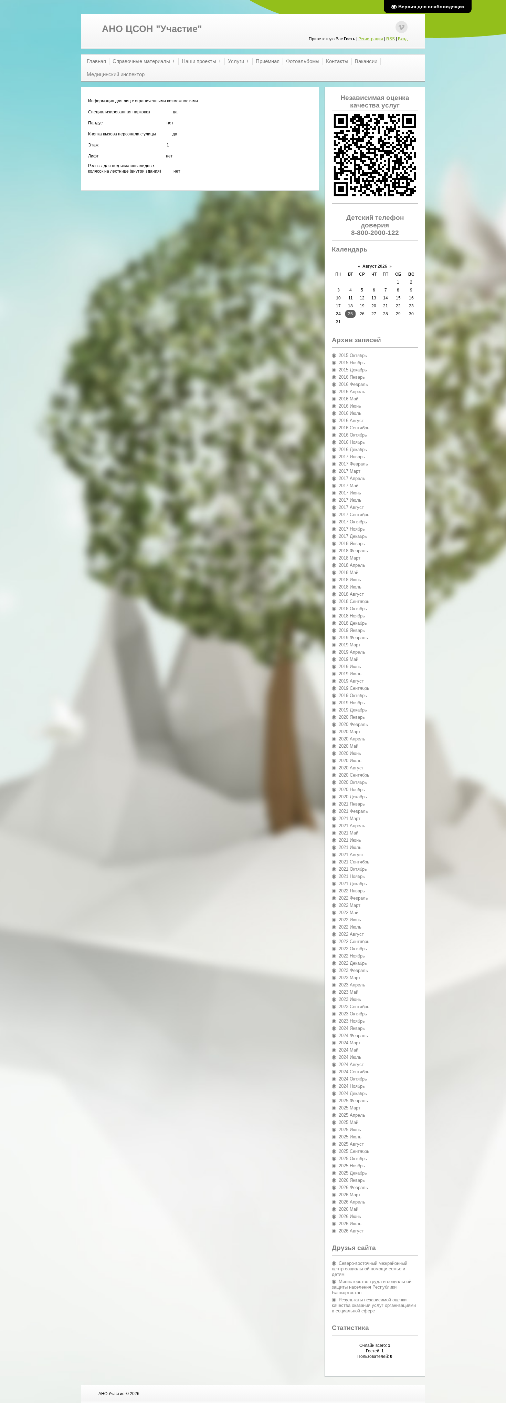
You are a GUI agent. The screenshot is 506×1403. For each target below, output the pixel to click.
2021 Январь (352, 804)
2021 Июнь (350, 840)
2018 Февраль (353, 550)
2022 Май (348, 912)
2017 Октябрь (353, 521)
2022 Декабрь (353, 963)
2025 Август (351, 1144)
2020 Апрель (352, 738)
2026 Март (349, 1194)
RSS (390, 39)
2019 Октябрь (353, 695)
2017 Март (349, 471)
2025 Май (348, 1122)
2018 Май (348, 572)
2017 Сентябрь (354, 514)
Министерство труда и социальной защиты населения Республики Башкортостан (371, 1287)
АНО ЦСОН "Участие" (152, 29)
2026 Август (351, 1230)
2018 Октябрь (353, 608)
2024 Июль (350, 1057)
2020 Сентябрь (354, 775)
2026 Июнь (350, 1216)
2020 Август (351, 767)
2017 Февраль (353, 464)
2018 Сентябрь (354, 601)
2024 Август (351, 1064)
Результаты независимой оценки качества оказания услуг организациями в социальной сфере (374, 1305)
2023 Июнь (350, 999)
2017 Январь (352, 456)
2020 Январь (352, 717)
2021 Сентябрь (354, 861)
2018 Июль (350, 587)
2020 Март (349, 731)
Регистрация (370, 39)
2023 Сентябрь (354, 1006)
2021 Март (349, 818)
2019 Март (349, 644)
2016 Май (348, 398)
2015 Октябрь (353, 355)
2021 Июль (350, 847)
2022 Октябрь (353, 948)
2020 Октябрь (353, 782)
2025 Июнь (350, 1129)
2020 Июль (350, 760)
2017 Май (348, 485)
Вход (403, 39)
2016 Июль (350, 413)
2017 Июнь (350, 492)
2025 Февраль (353, 1100)
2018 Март (349, 558)
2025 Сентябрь (354, 1151)
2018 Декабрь (353, 623)
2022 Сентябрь (354, 941)
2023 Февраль (353, 970)
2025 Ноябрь (352, 1165)
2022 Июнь (350, 919)
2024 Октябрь (353, 1079)
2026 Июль (350, 1223)
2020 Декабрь (353, 796)
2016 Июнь (350, 406)
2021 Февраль (353, 811)
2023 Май (348, 992)
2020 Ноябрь (352, 789)
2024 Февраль (353, 1035)
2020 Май (348, 746)
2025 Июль (350, 1136)
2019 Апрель (352, 652)
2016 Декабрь (353, 449)
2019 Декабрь (353, 710)
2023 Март (349, 977)
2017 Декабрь (353, 536)
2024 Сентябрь (354, 1071)
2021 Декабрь (353, 883)
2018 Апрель (352, 565)
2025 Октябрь (353, 1158)
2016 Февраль (353, 384)
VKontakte (402, 27)
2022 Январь (352, 890)
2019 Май (348, 659)
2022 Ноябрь (352, 956)
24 (338, 313)
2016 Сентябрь (354, 427)
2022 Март (349, 905)
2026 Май (348, 1209)
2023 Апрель (352, 984)
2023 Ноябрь (352, 1021)
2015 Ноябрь (352, 362)
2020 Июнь (350, 753)
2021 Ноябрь (352, 876)
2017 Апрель (352, 478)
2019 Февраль (353, 637)
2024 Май (348, 1050)
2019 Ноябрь (352, 702)
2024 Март (349, 1042)
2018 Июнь (350, 579)
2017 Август (351, 507)
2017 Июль (350, 500)
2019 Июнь (350, 666)
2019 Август (351, 681)
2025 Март (349, 1107)
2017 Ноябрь (352, 529)
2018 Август (351, 594)
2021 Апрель (352, 825)
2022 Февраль (353, 898)
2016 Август (351, 420)
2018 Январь (352, 543)
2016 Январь (352, 377)
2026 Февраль (353, 1187)
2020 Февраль (353, 724)
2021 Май (348, 833)
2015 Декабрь (353, 369)
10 (338, 298)
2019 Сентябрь (354, 688)
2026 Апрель (352, 1202)
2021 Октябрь (353, 869)
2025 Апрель (352, 1115)
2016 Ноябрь (352, 442)
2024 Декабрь (353, 1093)
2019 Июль (350, 673)
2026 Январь (352, 1180)
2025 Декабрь (353, 1173)
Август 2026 (374, 266)
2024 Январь (352, 1028)
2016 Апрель (352, 391)
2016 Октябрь (353, 435)
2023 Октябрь (353, 1013)
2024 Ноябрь (352, 1086)
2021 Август (351, 854)
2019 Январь (352, 630)
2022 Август (351, 934)
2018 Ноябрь (352, 615)
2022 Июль (350, 927)
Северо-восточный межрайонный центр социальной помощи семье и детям (369, 1269)
